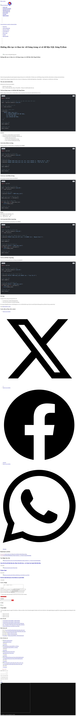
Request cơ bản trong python (12, 632)
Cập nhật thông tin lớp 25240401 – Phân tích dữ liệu (11, 620)
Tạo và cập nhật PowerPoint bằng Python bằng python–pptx (15, 630)
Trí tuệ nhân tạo (6, 31)
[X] (3, 18)
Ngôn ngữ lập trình (6, 28)
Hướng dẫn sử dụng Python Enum (8, 653)
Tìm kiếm (2, 598)
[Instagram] (3, 21)
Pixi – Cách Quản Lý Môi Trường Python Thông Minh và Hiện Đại (13, 624)
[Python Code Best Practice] (7, 640)
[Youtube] (3, 22)
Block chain (5, 33)
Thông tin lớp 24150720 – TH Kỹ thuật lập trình (16, 635)
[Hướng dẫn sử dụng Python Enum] (9, 651)
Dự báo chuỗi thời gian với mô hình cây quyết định (12, 577)
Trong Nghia (5, 635)
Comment (2, 588)
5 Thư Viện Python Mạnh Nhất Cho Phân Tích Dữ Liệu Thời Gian (13, 623)
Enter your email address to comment (6, 590)
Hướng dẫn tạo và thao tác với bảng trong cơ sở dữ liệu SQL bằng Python (14, 52)
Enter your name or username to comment (7, 589)
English (4, 34)
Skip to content (2, 1)
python (9, 306)
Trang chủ (5, 26)
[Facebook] (3, 19)
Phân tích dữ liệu (5, 306)
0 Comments (5, 644)
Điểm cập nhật (5, 36)
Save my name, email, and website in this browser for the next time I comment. (14, 594)
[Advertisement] (36, 67)
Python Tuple (3, 570)
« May (1, 682)
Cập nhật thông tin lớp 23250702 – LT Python (10, 647)
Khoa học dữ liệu (6, 29)
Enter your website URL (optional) (6, 592)
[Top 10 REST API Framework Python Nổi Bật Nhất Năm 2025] (13, 657)
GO (12, 600)
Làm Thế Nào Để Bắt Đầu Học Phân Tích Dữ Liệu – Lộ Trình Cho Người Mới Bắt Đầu (20, 563)
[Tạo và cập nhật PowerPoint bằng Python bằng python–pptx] (13, 662)
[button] (73, 96)
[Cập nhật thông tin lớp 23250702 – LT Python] (11, 646)
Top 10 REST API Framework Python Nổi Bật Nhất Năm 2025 (13, 658)
